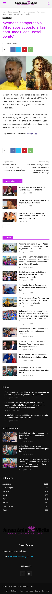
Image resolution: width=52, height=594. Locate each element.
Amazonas (6, 221)
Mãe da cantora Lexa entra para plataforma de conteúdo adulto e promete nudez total (32, 215)
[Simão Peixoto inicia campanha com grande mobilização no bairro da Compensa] (10, 332)
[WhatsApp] (30, 49)
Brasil (5, 208)
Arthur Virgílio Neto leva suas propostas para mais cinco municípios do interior (34, 370)
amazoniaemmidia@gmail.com (20, 556)
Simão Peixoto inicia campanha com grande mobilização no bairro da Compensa (33, 331)
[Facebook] (13, 49)
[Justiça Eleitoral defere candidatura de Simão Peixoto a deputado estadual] (10, 358)
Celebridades (13, 12)
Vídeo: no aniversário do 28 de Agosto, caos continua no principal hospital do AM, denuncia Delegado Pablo (34, 246)
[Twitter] (18, 49)
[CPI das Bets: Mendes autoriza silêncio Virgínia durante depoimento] (10, 204)
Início (4, 12)
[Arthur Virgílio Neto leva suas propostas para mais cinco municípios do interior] (10, 371)
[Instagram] (29, 573)
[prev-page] (4, 226)
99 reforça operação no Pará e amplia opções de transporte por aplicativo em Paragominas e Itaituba (34, 300)
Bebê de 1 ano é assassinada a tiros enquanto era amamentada (14, 167)
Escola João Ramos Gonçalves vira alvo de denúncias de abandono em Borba (33, 287)
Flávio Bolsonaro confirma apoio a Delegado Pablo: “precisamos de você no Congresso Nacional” (33, 344)
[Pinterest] (24, 49)
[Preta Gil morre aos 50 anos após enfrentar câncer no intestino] (10, 191)
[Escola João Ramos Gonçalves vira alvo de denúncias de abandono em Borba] (10, 289)
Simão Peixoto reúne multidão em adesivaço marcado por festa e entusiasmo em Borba (32, 274)
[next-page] (8, 226)
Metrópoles (32, 134)
